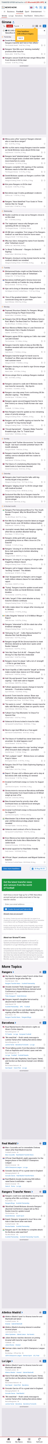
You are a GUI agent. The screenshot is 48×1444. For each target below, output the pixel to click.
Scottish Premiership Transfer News (31, 1237)
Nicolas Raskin (10, 1226)
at (22, 2)
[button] (22, 26)
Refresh (39, 1442)
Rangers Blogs (26, 1017)
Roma (13, 1186)
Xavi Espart (8, 1068)
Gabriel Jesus (21, 1334)
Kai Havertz (30, 1334)
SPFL (21, 1007)
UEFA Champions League (13, 1167)
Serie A (7, 1186)
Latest (9, 26)
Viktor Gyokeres (10, 1334)
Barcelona (18, 16)
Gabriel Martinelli (16, 1324)
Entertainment (36, 12)
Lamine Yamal (9, 1045)
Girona (4, 16)
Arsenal (7, 1324)
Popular (16, 26)
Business (11, 12)
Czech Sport (20, 1216)
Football (19, 12)
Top (4, 26)
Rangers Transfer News (12, 983)
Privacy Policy (22, 922)
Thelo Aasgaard (10, 996)
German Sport (27, 1355)
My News (19, 1442)
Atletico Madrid (39, 16)
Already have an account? (13, 914)
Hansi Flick (17, 1068)
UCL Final (36, 1355)
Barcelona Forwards (22, 1045)
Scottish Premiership (28, 983)
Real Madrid (28, 16)
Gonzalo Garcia (10, 1176)
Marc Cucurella (10, 1155)
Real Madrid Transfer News (24, 1155)
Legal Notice (34, 922)
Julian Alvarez (9, 1345)
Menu (29, 1442)
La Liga (11, 16)
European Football (25, 1034)
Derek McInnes (21, 996)
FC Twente (8, 1034)
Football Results (23, 1055)
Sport (27, 12)
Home (8, 1442)
